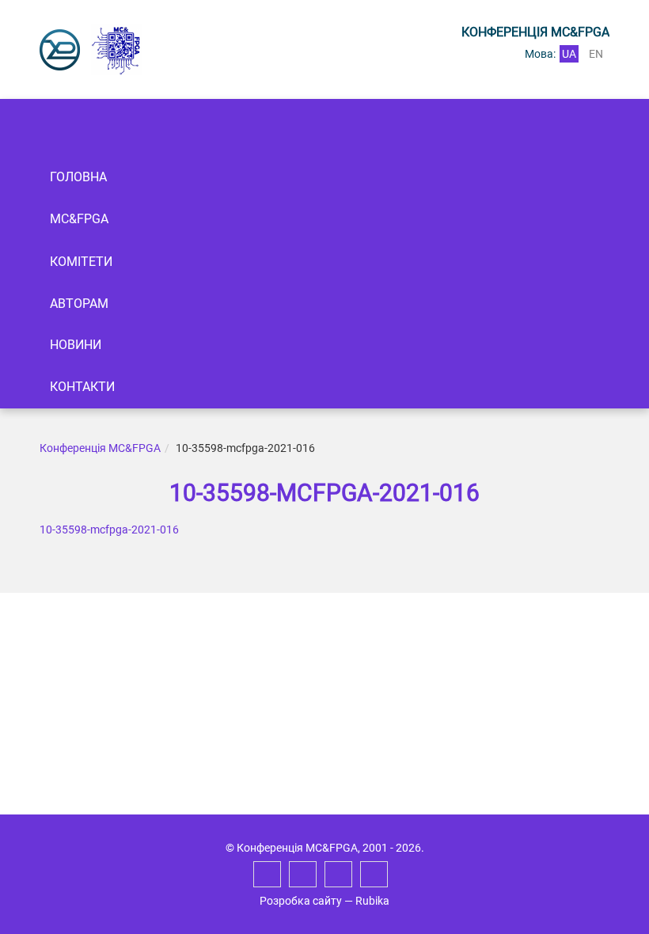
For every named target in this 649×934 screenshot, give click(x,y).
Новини (75, 344)
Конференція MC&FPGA (100, 448)
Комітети (81, 261)
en (596, 53)
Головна (78, 176)
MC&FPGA (79, 218)
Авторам (79, 303)
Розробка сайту (301, 900)
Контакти (82, 386)
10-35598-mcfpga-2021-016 (109, 529)
